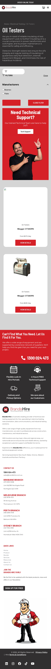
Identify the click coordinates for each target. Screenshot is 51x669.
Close (45, 76)
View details (25, 243)
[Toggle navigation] (48, 7)
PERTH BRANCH (12, 510)
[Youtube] (33, 664)
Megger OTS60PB (25, 229)
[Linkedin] (6, 664)
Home (6, 24)
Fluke (7, 93)
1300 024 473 (35, 8)
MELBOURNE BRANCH (15, 495)
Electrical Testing (17, 24)
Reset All (11, 103)
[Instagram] (13, 664)
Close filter (38, 103)
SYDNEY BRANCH (12, 525)
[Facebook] (20, 664)
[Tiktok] (26, 664)
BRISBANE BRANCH (13, 480)
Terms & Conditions (17, 655)
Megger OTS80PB (25, 296)
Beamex (8, 90)
